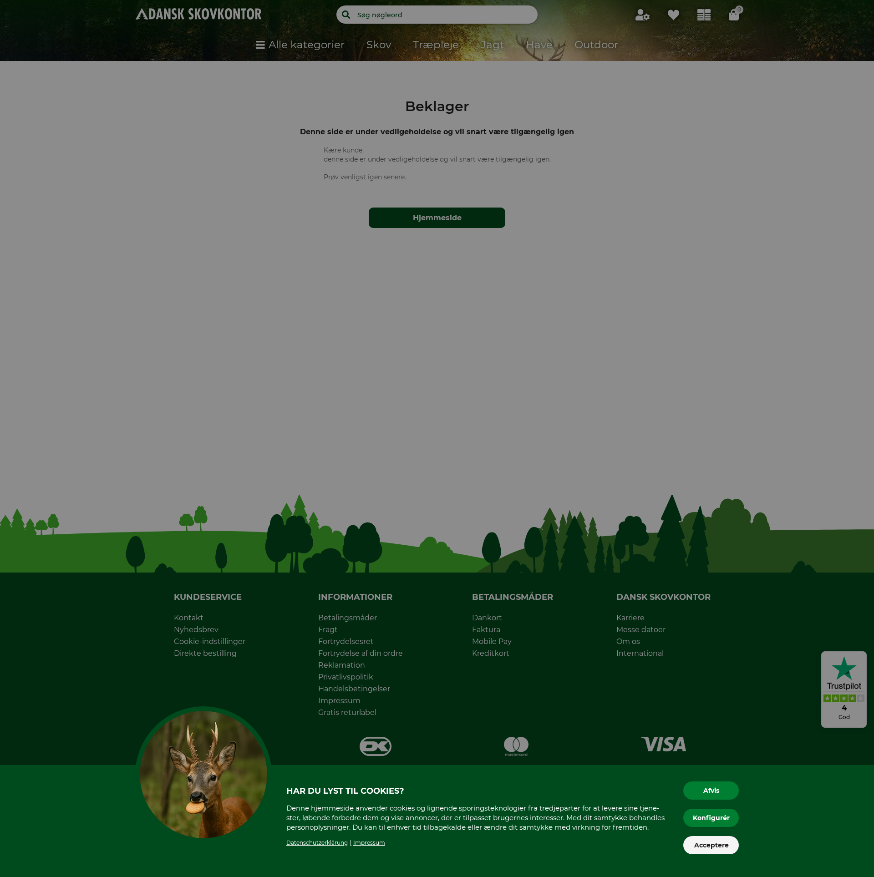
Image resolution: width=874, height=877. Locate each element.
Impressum (369, 842)
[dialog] (437, 438)
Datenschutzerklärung (317, 842)
